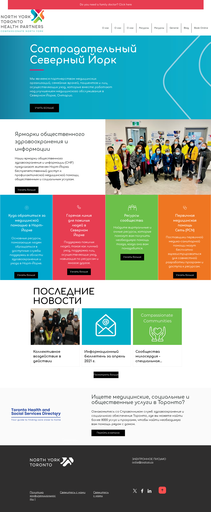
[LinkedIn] (149, 491)
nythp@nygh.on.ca (142, 462)
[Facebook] (142, 491)
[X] (135, 491)
